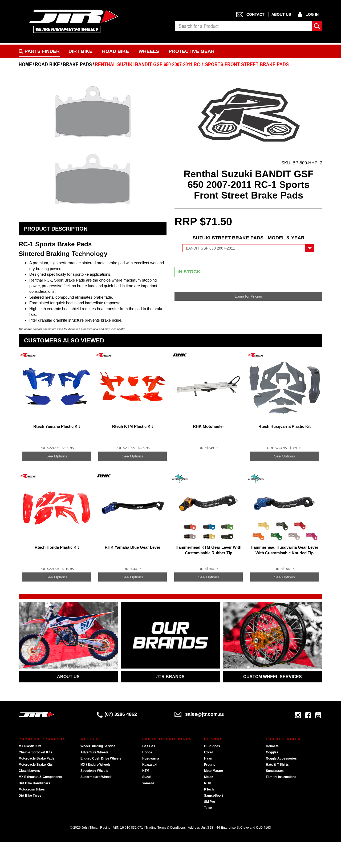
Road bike (115, 51)
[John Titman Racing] (74, 21)
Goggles (272, 752)
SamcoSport (213, 795)
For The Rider (283, 739)
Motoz (208, 777)
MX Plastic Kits (30, 746)
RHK (207, 783)
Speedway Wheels (94, 771)
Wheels (149, 51)
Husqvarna (150, 758)
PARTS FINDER (41, 51)
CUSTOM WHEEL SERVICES (272, 676)
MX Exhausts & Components (40, 777)
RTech (209, 789)
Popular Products (42, 739)
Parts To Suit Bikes (167, 739)
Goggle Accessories (281, 758)
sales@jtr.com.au (205, 714)
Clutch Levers (29, 771)
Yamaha (148, 783)
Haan (208, 758)
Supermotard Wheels (96, 777)
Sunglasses (275, 771)
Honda (147, 752)
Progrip (209, 764)
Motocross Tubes (32, 789)
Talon (208, 808)
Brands (213, 739)
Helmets (272, 746)
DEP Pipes (212, 746)
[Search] (317, 26)
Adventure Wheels (94, 752)
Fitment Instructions (281, 777)
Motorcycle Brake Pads (36, 758)
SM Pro (209, 802)
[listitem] (57, 410)
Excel (208, 752)
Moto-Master (213, 771)
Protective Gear (191, 51)
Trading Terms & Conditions (165, 827)
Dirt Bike (80, 51)
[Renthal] (248, 115)
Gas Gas (148, 746)
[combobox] (243, 26)
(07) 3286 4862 (120, 714)
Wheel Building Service (97, 746)
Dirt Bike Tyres (30, 795)
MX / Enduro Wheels (95, 764)
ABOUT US (68, 676)
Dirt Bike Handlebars (34, 783)
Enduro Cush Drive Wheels (100, 758)
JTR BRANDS (170, 676)
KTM (145, 771)
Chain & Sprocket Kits (35, 752)
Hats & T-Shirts (277, 764)
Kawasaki (149, 764)
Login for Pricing (248, 296)
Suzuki (147, 777)
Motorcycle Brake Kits (36, 764)
